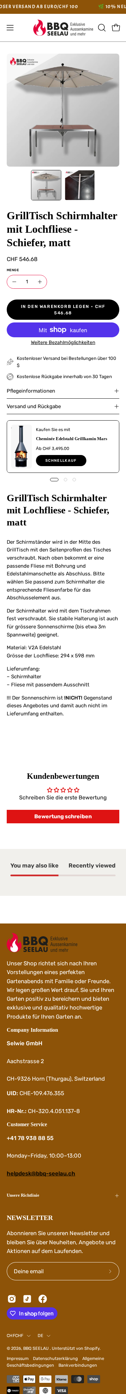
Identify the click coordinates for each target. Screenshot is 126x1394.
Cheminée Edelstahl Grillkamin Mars (71, 438)
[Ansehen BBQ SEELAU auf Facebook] (43, 1299)
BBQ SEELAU (36, 1348)
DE (41, 1335)
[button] (101, 27)
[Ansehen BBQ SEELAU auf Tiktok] (27, 1299)
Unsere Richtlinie (23, 1195)
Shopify (91, 1348)
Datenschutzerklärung (55, 1358)
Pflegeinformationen (31, 391)
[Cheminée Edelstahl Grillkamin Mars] (21, 446)
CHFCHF (15, 1335)
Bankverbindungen (77, 1365)
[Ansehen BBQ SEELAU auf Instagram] (12, 1299)
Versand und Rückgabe (34, 406)
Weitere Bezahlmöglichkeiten (63, 342)
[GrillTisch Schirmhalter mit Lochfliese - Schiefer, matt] (46, 185)
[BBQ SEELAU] (63, 27)
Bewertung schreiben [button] (63, 816)
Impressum (18, 1358)
